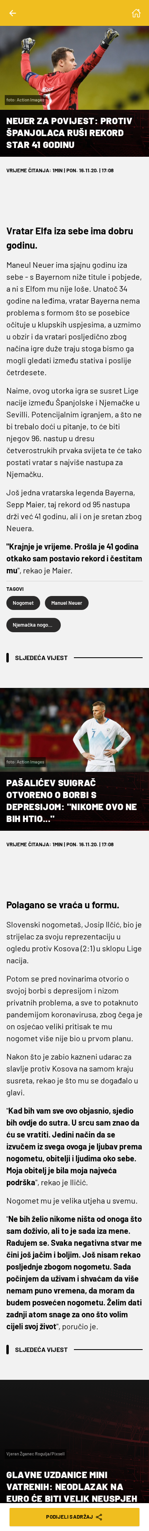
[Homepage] (136, 13)
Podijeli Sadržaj (69, 1516)
